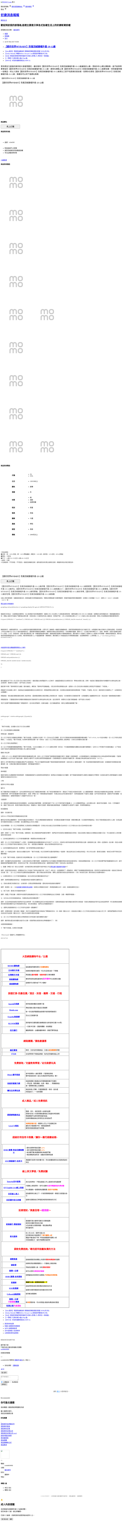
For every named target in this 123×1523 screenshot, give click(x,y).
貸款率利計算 (5, 1428)
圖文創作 (16, 30)
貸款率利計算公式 (7, 1431)
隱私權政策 (72, 1496)
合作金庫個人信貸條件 (12, 1331)
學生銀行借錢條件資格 (58, 867)
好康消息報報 (10, 15)
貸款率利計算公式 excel (9, 1433)
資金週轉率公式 (6, 1442)
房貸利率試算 (9, 1324)
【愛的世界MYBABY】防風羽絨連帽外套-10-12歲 (30, 46)
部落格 (7, 36)
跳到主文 (4, 20)
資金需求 (4, 1445)
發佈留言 (4, 1384)
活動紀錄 (16, 1365)
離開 (11, 1519)
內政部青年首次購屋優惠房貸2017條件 (13, 647)
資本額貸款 (4, 1438)
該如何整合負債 (6, 1435)
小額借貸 (4, 160)
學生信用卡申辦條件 (7, 604)
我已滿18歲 (5, 1519)
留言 (20, 1360)
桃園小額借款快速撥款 (12, 1326)
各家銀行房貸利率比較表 (24, 887)
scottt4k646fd (5, 1349)
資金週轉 (4, 1440)
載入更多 (4, 1372)
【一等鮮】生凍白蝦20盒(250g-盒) (16, 58)
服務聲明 (79, 1496)
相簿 (6, 34)
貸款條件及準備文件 (8, 1424)
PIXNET (47, 1496)
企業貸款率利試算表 (11, 1333)
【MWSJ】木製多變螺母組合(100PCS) (17, 60)
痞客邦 (16, 1360)
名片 (6, 38)
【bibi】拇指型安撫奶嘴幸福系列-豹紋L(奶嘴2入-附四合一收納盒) (27, 56)
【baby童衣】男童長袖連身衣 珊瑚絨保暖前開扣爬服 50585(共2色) (27, 51)
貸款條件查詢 (5, 1426)
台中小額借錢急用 (11, 1328)
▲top (2, 1369)
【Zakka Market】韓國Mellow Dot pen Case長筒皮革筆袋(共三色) (26, 53)
